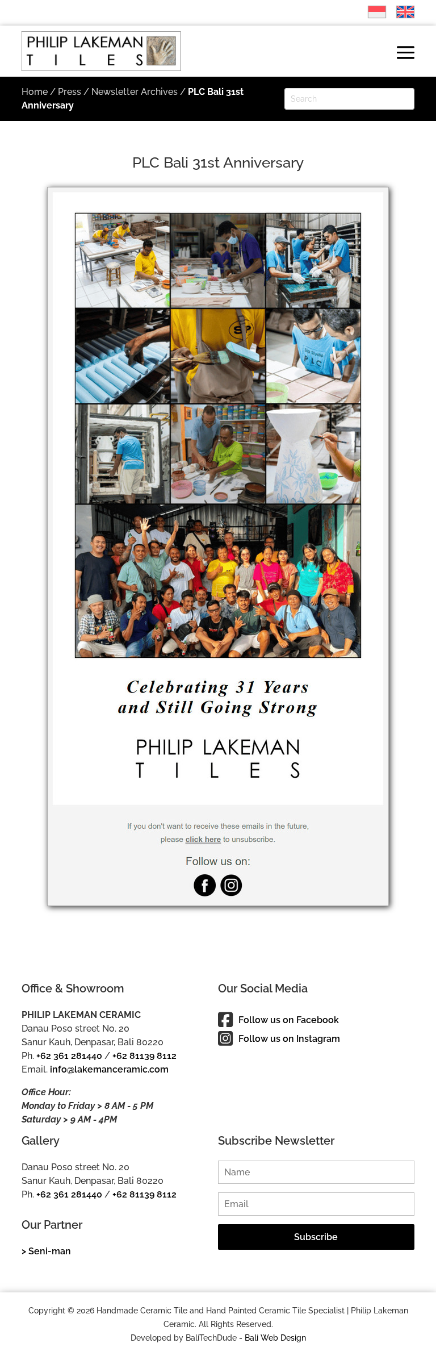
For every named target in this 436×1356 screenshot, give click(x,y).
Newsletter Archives (134, 91)
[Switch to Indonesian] (371, 11)
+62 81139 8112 (144, 1055)
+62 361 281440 (69, 1055)
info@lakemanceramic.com (109, 1069)
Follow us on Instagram (289, 1038)
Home (35, 91)
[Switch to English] (399, 11)
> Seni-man (46, 1251)
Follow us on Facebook (288, 1020)
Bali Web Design (275, 1337)
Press (69, 91)
